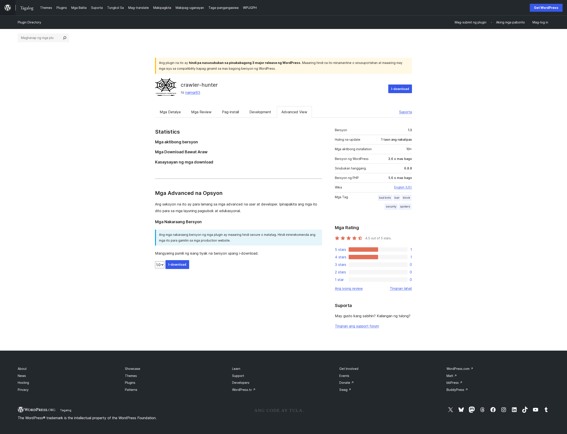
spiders (405, 206)
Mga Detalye (170, 112)
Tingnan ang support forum (357, 326)
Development (260, 112)
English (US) (403, 187)
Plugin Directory (29, 22)
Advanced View (294, 112)
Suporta (405, 112)
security (391, 206)
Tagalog (65, 410)
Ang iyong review (349, 288)
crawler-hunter (199, 85)
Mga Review (201, 112)
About (22, 369)
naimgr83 (192, 92)
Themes (131, 376)
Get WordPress (546, 8)
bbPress (454, 382)
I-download (400, 89)
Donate (346, 382)
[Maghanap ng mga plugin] (64, 37)
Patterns (131, 390)
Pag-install (230, 112)
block (406, 197)
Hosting (23, 382)
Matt (452, 376)
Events (344, 376)
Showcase (132, 369)
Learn (236, 369)
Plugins (130, 382)
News (22, 376)
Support (238, 376)
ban (396, 197)
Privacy (23, 390)
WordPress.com (460, 369)
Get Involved (348, 369)
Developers (240, 382)
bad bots (385, 197)
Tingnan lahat (401, 288)
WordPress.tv (244, 390)
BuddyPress (457, 390)
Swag (345, 390)
